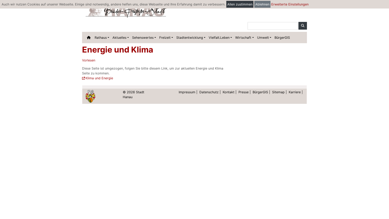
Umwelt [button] (263, 37)
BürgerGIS (282, 37)
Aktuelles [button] (119, 37)
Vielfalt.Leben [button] (219, 37)
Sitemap (278, 92)
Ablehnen (262, 4)
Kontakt (228, 92)
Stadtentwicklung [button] (189, 37)
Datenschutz (209, 92)
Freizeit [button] (165, 37)
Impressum (187, 92)
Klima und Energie (99, 78)
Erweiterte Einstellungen (290, 4)
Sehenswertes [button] (143, 37)
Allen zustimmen (239, 4)
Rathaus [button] (101, 37)
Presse (243, 92)
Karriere (295, 92)
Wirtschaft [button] (243, 37)
